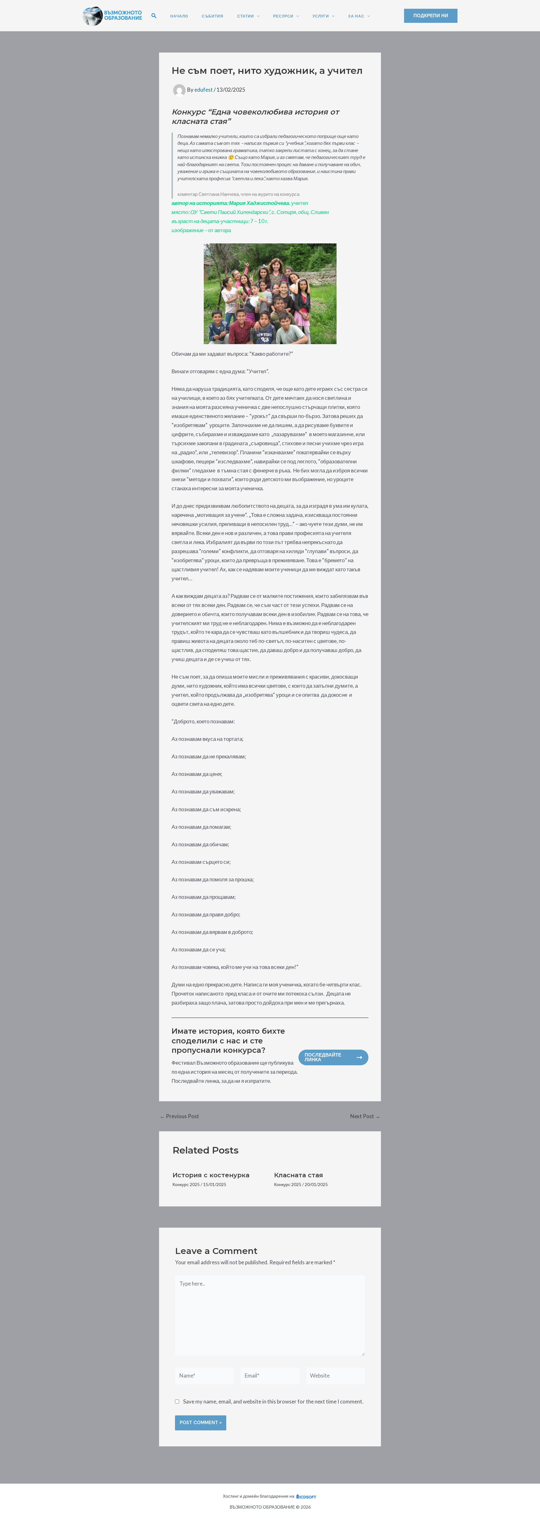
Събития (212, 16)
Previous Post (179, 1116)
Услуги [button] (320, 16)
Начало (179, 16)
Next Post (365, 1116)
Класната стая (298, 1175)
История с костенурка (210, 1175)
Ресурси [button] (283, 16)
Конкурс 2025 (186, 1184)
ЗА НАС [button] (356, 16)
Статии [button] (245, 16)
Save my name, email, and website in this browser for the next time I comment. (273, 1401)
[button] (154, 16)
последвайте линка (323, 1057)
